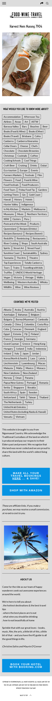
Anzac (18, 121)
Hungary (8, 348)
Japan (25, 353)
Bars (24, 126)
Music (20, 214)
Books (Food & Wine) (14, 131)
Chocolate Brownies (28, 150)
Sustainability (30, 253)
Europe (23, 170)
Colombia (29, 324)
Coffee (34, 155)
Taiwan (32, 397)
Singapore (18, 387)
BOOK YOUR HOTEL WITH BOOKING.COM (26, 665)
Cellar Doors (10, 146)
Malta (19, 368)
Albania (7, 309)
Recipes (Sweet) (34, 233)
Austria (41, 309)
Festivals (29, 175)
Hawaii (7, 199)
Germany (31, 338)
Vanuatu (8, 416)
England (42, 329)
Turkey (28, 402)
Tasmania (8, 257)
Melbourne (39, 209)
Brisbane (26, 136)
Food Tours (9, 189)
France (7, 338)
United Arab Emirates (15, 407)
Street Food (33, 248)
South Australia (39, 243)
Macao (41, 363)
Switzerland (10, 397)
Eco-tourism (10, 170)
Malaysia (8, 368)
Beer (45, 126)
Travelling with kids (33, 267)
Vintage (29, 277)
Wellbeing (9, 282)
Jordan (35, 353)
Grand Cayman (11, 343)
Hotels (28, 199)
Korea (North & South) (15, 358)
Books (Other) (36, 131)
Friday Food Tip (27, 189)
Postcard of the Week (15, 223)
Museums (9, 214)
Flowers (8, 180)
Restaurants (39, 238)
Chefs (34, 146)
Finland (35, 334)
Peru (26, 219)
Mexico (29, 368)
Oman (18, 377)
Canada (7, 324)
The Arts (21, 257)
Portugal (31, 382)
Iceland (20, 348)
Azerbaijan (9, 314)
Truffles (8, 272)
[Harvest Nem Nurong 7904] (26, 95)
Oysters (16, 219)
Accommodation (12, 116)
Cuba (6, 329)
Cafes (38, 136)
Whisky (44, 282)
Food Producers (30, 184)
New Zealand (30, 373)
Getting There (11, 194)
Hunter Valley (11, 204)
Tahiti (22, 397)
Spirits (7, 248)
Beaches (34, 126)
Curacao (16, 329)
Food (18, 180)
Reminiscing (23, 238)
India (29, 348)
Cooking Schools (12, 160)
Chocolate (9, 150)
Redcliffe (8, 238)
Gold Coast (34, 194)
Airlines (7, 121)
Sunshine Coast (12, 253)
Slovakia (31, 387)
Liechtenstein (11, 363)
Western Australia (27, 282)
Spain (22, 392)
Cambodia (43, 319)
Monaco (41, 368)
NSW (6, 219)
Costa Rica (42, 324)
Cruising (22, 165)
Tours (7, 267)
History (18, 199)
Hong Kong (39, 343)
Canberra (8, 141)
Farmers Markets (13, 175)
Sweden (33, 392)
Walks (40, 277)
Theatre (33, 257)
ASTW (34, 121)
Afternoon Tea (31, 116)
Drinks (33, 165)
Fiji (25, 334)
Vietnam (20, 416)
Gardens (42, 189)
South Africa (10, 392)
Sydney (44, 253)
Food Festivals (11, 184)
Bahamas (22, 314)
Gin (24, 194)
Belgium (35, 314)
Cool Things (30, 160)
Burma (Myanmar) (25, 319)
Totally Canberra (33, 262)
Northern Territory (37, 214)
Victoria (18, 277)
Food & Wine (31, 180)
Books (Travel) (11, 136)
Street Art (18, 248)
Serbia (7, 387)
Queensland (10, 228)
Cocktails (22, 155)
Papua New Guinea (13, 382)
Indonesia (41, 348)
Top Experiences (12, 262)
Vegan (7, 277)
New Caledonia (11, 373)
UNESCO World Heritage (28, 272)
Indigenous (27, 204)
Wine (18, 287)
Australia (29, 309)
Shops (25, 243)
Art (26, 121)
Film (39, 175)
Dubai (43, 165)
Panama (29, 377)
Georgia (18, 338)
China (18, 324)
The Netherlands (12, 402)
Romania (43, 382)
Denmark (29, 329)
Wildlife (8, 287)
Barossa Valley (11, 126)
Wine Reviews (31, 287)
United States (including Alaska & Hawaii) (25, 411)
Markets (26, 209)
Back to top (24, 695)
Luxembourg (28, 363)
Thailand (43, 397)
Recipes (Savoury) (13, 233)
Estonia (17, 334)
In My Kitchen (11, 209)
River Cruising (11, 243)
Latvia (42, 358)
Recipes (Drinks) (28, 228)
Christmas (9, 155)
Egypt (7, 334)
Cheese (24, 146)
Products (34, 223)
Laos (32, 358)
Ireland (7, 353)
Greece (26, 343)
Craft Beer (9, 165)
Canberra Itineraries (27, 141)
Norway (8, 377)
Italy (16, 353)
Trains (16, 267)
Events (34, 170)
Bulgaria (8, 319)
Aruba (18, 309)
